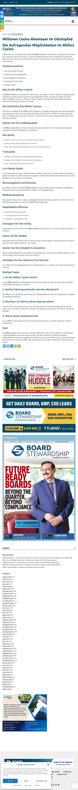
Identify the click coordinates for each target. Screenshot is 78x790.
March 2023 (6, 674)
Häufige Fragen (10, 85)
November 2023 (7, 655)
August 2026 (6, 577)
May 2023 (5, 670)
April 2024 (6, 643)
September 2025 (8, 603)
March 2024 (6, 646)
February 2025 (7, 620)
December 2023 (7, 653)
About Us (37, 785)
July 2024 (5, 636)
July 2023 (5, 665)
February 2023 (7, 677)
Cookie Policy (17, 785)
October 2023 (7, 658)
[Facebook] (4, 346)
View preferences (41, 781)
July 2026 (5, 579)
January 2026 (7, 593)
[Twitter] (8, 346)
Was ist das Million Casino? (13, 71)
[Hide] (1, 31)
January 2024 (7, 651)
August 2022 (6, 682)
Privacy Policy (28, 785)
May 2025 (5, 612)
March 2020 (6, 689)
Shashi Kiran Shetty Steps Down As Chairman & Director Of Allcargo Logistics (29, 560)
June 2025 (5, 610)
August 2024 (6, 634)
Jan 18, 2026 (6, 34)
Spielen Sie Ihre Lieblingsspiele (15, 74)
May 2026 (5, 584)
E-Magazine (67, 772)
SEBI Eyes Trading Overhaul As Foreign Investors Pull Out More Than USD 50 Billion (31, 565)
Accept (10, 781)
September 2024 (8, 631)
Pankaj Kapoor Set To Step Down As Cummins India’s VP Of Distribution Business (30, 562)
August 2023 (6, 662)
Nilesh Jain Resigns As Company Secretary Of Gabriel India (23, 567)
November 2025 (7, 598)
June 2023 (5, 667)
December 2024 (7, 624)
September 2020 (8, 686)
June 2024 (5, 639)
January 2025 (7, 622)
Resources (56, 772)
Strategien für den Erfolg (13, 81)
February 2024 (7, 648)
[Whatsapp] (15, 346)
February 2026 (7, 591)
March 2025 (6, 617)
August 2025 (6, 605)
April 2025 (6, 615)
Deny (26, 781)
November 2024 (7, 627)
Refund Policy (62, 774)
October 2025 (7, 600)
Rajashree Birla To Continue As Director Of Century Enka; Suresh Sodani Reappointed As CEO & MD (37, 558)
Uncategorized (17, 34)
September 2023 (8, 660)
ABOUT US (13, 2)
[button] (48, 765)
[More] (19, 346)
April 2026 (6, 586)
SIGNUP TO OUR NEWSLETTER (64, 2)
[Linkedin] (11, 346)
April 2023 (6, 672)
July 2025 (5, 608)
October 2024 (7, 629)
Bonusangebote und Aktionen (15, 78)
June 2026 (5, 581)
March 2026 (6, 588)
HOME (5, 2)
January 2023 (7, 679)
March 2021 (6, 684)
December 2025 (7, 596)
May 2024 (5, 641)
